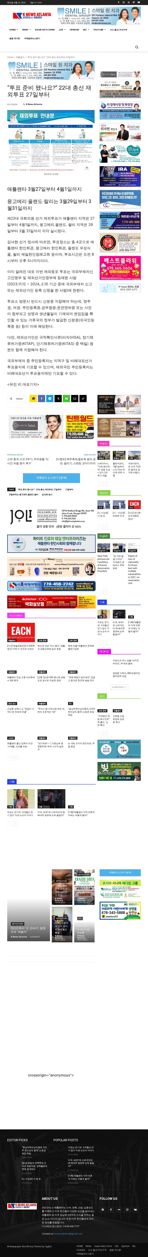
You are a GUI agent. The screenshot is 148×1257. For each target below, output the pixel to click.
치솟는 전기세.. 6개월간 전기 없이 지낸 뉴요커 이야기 (103, 628)
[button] (136, 47)
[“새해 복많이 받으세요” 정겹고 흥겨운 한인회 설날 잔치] (82, 664)
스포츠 (11, 738)
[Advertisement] (51, 994)
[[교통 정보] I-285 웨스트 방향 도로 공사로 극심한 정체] (51, 664)
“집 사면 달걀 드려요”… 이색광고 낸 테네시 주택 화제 (118, 562)
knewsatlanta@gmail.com (68, 1233)
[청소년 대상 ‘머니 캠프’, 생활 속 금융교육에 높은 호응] (51, 632)
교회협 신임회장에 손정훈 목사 (118, 719)
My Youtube (17, 924)
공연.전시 (12, 703)
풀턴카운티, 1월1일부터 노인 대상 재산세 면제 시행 (119, 469)
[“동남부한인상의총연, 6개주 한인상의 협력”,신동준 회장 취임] (82, 695)
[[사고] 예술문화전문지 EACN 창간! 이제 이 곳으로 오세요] (21, 632)
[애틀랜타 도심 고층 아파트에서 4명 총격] (21, 664)
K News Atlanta (34, 104)
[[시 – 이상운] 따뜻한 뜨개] (119, 504)
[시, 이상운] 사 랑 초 (31, 1179)
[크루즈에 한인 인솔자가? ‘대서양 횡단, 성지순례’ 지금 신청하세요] (84, 887)
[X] (129, 3)
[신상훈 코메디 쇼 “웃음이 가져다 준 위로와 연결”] (21, 695)
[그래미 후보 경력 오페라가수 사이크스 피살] (62, 887)
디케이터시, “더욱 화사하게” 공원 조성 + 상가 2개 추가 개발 (103, 469)
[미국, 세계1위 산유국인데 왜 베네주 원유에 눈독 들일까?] (51, 798)
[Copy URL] (83, 398)
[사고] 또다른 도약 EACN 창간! (134, 516)
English (102, 550)
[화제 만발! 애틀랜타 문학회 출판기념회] (82, 632)
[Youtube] (139, 3)
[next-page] (15, 758)
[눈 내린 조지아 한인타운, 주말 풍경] (82, 729)
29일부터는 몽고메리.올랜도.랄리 (23, 494)
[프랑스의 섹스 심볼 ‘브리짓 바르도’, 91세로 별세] (103, 663)
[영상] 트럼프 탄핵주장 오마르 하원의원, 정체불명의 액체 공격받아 (34, 1166)
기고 (100, 507)
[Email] (74, 398)
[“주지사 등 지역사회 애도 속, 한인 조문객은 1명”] (51, 695)
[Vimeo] (134, 3)
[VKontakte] (135, 1210)
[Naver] (66, 398)
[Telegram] (49, 398)
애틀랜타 (20, 57)
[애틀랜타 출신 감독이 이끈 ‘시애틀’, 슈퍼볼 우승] (21, 729)
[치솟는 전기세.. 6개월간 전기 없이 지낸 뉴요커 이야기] (21, 798)
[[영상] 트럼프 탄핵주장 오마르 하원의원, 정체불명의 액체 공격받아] (13, 1166)
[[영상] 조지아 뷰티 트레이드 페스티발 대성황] (84, 924)
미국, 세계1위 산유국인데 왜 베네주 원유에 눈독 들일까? (119, 628)
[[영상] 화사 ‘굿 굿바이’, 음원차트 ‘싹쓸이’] (28, 905)
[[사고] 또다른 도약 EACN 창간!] (134, 504)
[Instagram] (124, 3)
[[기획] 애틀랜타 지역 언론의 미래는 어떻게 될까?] (82, 798)
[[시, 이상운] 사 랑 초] (103, 504)
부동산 (101, 458)
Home (10, 57)
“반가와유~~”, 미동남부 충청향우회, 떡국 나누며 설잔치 (51, 746)
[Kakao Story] (33, 398)
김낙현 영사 (47, 494)
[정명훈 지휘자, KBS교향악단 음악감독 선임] (103, 676)
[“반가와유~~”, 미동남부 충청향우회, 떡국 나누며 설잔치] (51, 729)
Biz (70, 703)
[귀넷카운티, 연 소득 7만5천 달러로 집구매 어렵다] (134, 455)
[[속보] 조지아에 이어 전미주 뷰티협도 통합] (62, 924)
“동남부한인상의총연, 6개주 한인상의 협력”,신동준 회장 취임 (81, 712)
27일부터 (69, 489)
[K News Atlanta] (20, 104)
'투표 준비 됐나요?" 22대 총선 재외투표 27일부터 (40, 489)
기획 (10, 807)
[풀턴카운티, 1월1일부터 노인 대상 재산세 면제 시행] (119, 455)
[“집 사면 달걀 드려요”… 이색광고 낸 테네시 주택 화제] (119, 547)
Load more (118, 687)
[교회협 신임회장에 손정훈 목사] (119, 707)
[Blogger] (103, 1210)
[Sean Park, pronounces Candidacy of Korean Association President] (103, 547)
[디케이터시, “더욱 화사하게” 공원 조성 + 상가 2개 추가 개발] (103, 455)
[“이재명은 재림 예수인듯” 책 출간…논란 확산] (103, 707)
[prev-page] (9, 758)
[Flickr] (119, 1210)
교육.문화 (42, 640)
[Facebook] (119, 3)
